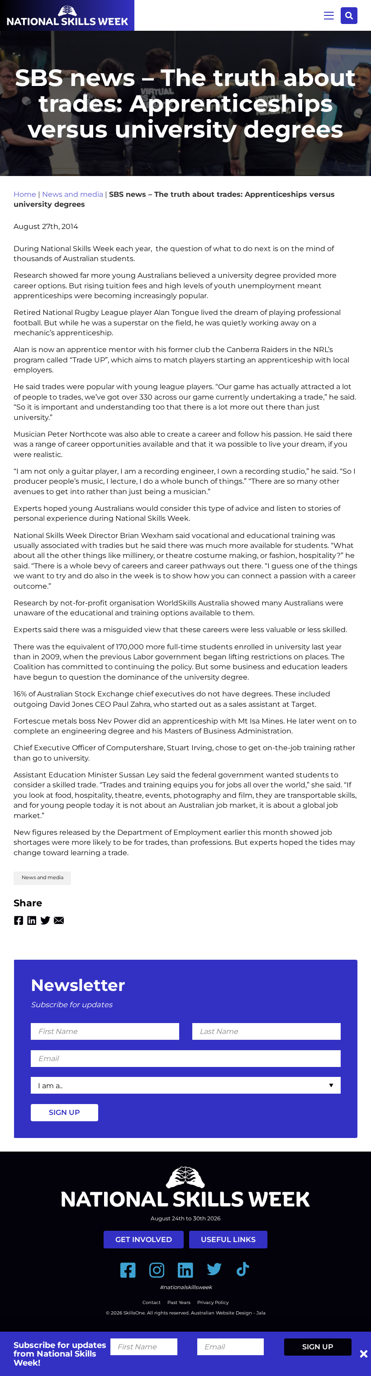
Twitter (45, 920)
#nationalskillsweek (186, 1287)
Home (25, 194)
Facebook (19, 920)
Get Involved (143, 1239)
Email (59, 920)
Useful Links (228, 1239)
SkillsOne (134, 1313)
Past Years (178, 1302)
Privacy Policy (212, 1302)
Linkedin (32, 920)
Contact (152, 1302)
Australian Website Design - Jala (228, 1313)
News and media (72, 194)
